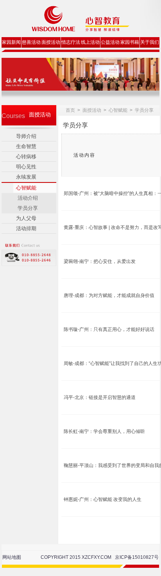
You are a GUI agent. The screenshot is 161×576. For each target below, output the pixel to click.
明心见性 (26, 167)
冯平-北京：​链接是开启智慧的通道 (100, 397)
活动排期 (26, 228)
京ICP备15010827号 (137, 557)
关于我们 (149, 42)
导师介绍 (26, 136)
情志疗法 (70, 42)
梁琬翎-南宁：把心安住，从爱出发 (100, 261)
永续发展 (26, 177)
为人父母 (26, 218)
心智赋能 (26, 188)
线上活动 (90, 42)
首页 (70, 110)
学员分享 (144, 110)
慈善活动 (31, 42)
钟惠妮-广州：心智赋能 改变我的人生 (102, 499)
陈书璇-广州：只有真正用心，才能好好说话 (109, 329)
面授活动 (50, 42)
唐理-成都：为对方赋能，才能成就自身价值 (109, 295)
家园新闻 (11, 42)
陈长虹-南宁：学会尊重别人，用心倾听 (104, 431)
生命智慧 (26, 146)
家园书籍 (129, 42)
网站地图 (11, 557)
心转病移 (26, 156)
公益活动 (110, 42)
